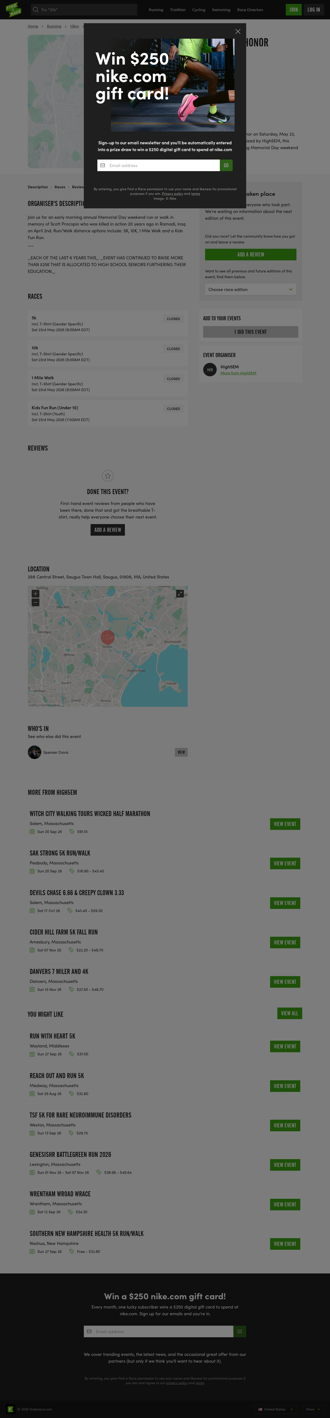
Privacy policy (172, 193)
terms (195, 193)
